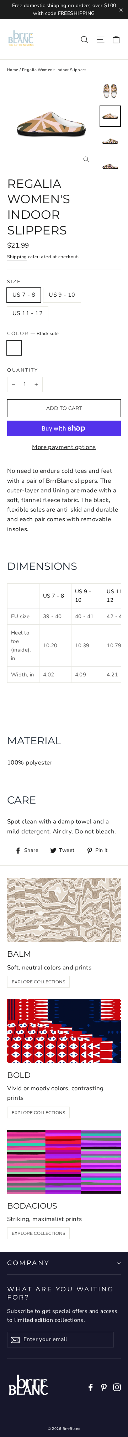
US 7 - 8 (23, 295)
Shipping (17, 257)
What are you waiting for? (60, 1293)
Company (28, 1262)
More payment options (64, 447)
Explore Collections (38, 981)
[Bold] (64, 1031)
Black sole (14, 348)
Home (12, 69)
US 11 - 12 (27, 313)
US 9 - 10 (62, 295)
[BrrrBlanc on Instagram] (117, 1387)
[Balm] (64, 910)
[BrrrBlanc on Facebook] (91, 1387)
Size (14, 281)
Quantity (22, 370)
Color (33, 333)
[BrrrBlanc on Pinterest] (104, 1387)
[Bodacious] (64, 1162)
